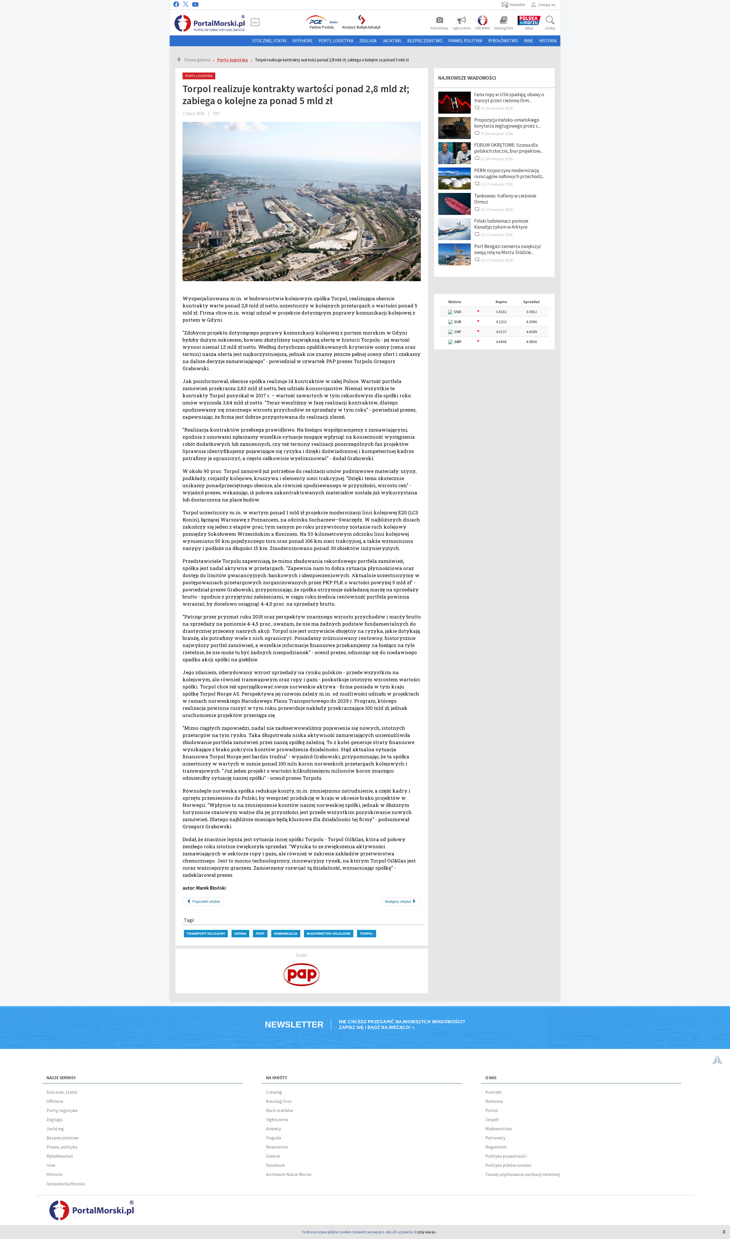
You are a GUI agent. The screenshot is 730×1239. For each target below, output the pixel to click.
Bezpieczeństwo (424, 40)
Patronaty (495, 1138)
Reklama (494, 1101)
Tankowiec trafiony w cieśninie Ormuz (505, 199)
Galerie (273, 1156)
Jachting (391, 40)
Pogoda (273, 1138)
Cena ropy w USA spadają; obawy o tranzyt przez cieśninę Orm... (509, 97)
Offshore (302, 40)
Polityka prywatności (506, 1156)
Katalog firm (278, 1101)
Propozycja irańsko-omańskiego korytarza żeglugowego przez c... (507, 123)
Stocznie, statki (269, 40)
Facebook (275, 1165)
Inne (528, 40)
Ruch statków (279, 1110)
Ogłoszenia (277, 1119)
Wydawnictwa (498, 1128)
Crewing (274, 1092)
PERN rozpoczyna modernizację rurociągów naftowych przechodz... (509, 173)
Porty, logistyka (336, 40)
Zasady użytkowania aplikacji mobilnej (522, 1174)
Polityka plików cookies (508, 1165)
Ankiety (273, 1128)
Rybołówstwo (503, 40)
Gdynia (240, 933)
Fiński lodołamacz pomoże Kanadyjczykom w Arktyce (501, 224)
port (260, 933)
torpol (366, 933)
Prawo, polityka (465, 40)
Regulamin (496, 1147)
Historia (548, 40)
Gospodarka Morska (65, 1183)
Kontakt (493, 1092)
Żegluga (367, 40)
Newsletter (277, 1147)
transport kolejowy (206, 933)
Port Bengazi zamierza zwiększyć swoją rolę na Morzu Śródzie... (507, 249)
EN (255, 22)
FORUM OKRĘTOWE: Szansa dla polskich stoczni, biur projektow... (508, 148)
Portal (491, 1110)
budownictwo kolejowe (328, 933)
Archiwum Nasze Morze (288, 1174)
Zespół (491, 1119)
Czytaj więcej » (425, 1232)
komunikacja (285, 933)
